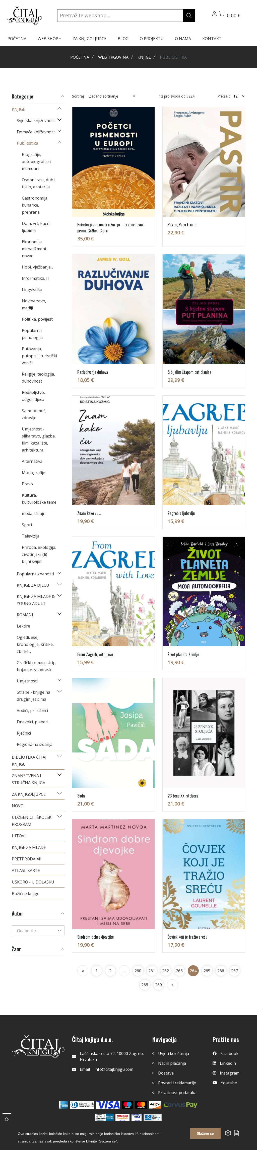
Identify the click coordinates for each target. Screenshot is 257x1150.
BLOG (123, 38)
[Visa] (108, 1105)
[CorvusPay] (180, 1105)
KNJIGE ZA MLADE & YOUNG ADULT (36, 600)
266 (220, 971)
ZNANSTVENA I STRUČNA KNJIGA (28, 779)
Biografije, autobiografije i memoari (36, 161)
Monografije (33, 472)
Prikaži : (224, 96)
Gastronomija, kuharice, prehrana (35, 205)
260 (138, 971)
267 (234, 971)
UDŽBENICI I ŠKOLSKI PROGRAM (32, 821)
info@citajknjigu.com (113, 1069)
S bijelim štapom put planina (189, 372)
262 (165, 971)
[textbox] (35, 930)
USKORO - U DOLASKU (33, 882)
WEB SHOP (48, 38)
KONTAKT (212, 38)
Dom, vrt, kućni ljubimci (36, 227)
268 (144, 985)
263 (179, 971)
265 (207, 971)
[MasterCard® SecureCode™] (122, 1117)
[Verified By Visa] (136, 1117)
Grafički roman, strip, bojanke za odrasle (36, 666)
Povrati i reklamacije (177, 1083)
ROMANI (25, 614)
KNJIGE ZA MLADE (29, 847)
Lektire (23, 626)
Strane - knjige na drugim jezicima (33, 695)
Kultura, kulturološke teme (39, 498)
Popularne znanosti (35, 574)
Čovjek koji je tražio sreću (187, 937)
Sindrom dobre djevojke (95, 937)
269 (158, 985)
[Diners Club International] (82, 1105)
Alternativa (32, 461)
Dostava (166, 1073)
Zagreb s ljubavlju (181, 513)
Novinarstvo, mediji (34, 304)
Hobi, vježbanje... (37, 267)
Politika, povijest (37, 319)
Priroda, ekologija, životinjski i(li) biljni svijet (39, 554)
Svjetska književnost (36, 120)
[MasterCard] (127, 1105)
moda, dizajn (33, 513)
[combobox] (38, 930)
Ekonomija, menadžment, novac (34, 248)
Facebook (229, 1053)
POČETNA (17, 38)
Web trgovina (113, 57)
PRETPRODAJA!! (26, 859)
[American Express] (63, 1105)
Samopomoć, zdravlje (34, 414)
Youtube (229, 1083)
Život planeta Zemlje (183, 654)
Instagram (229, 1073)
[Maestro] (141, 1105)
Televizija (30, 536)
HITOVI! (19, 836)
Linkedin (228, 1063)
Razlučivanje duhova (92, 372)
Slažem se (205, 1133)
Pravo (27, 484)
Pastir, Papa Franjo (182, 225)
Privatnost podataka (177, 1092)
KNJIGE (144, 57)
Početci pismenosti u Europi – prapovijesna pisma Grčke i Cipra (110, 228)
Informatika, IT (36, 278)
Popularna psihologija (32, 334)
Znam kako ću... (89, 513)
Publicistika (27, 143)
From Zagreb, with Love (95, 654)
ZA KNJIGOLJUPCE (89, 38)
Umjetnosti (27, 681)
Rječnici (24, 733)
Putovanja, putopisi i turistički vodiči (39, 356)
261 (151, 971)
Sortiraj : (79, 96)
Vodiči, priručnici (32, 710)
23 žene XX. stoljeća (183, 796)
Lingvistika (32, 289)
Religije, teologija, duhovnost (38, 377)
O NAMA (183, 38)
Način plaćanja (172, 1063)
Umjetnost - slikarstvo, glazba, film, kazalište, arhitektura (39, 439)
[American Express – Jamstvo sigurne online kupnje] (104, 1117)
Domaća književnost (36, 132)
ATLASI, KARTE (26, 870)
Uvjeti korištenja (173, 1053)
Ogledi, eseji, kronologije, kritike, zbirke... (35, 644)
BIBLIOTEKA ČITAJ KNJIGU (29, 760)
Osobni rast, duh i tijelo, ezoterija (38, 183)
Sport (27, 524)
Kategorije (22, 96)
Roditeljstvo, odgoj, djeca (33, 396)
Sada (81, 796)
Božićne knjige (25, 893)
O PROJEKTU (152, 38)
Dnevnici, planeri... (33, 722)
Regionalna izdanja (34, 744)
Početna (79, 57)
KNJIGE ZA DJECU (33, 585)
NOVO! (18, 806)
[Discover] (155, 1105)
